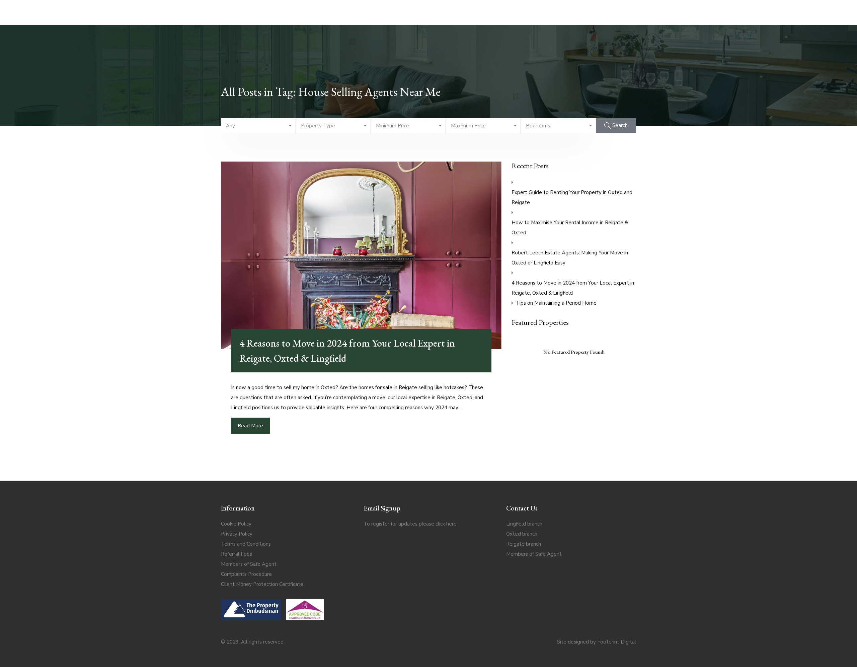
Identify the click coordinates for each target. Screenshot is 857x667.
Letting (264, 12)
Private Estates (308, 12)
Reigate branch (523, 544)
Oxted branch (521, 534)
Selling (233, 12)
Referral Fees (236, 554)
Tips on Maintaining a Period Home (556, 303)
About (639, 12)
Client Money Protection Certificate (262, 584)
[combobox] (258, 125)
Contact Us (603, 12)
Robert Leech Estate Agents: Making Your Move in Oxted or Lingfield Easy (570, 257)
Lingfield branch (524, 524)
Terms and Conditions (246, 544)
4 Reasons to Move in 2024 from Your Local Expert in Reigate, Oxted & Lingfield (573, 288)
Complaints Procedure (246, 574)
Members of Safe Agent (249, 564)
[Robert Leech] (429, 12)
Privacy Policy (236, 534)
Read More (250, 425)
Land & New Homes (550, 12)
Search (202, 12)
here (451, 524)
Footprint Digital (616, 642)
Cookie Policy (236, 524)
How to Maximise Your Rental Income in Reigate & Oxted (570, 227)
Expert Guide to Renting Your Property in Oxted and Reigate (572, 197)
